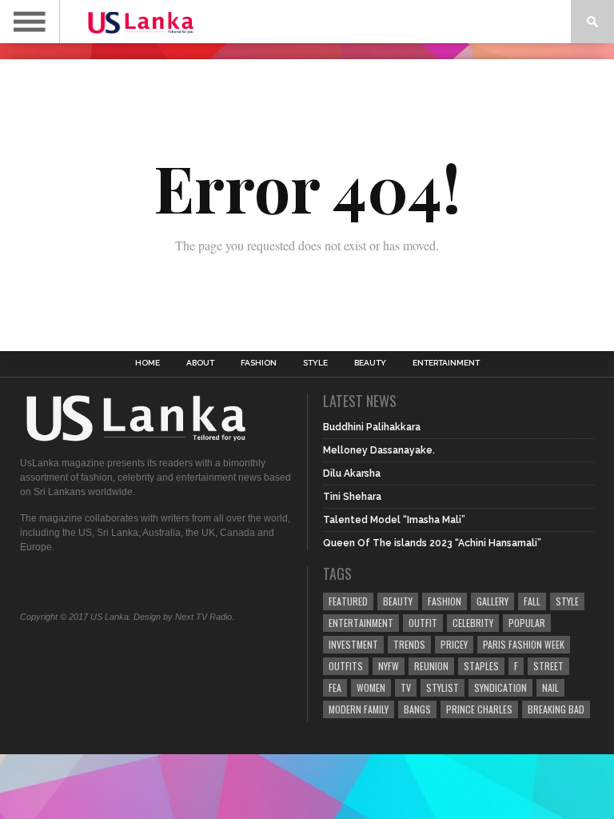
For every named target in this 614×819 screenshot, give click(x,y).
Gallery (492, 601)
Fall (532, 601)
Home (147, 363)
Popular (526, 622)
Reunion (431, 666)
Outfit (423, 622)
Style (315, 363)
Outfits (346, 666)
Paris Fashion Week (523, 644)
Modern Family (359, 709)
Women (371, 687)
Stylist (442, 687)
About (200, 363)
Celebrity (473, 622)
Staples (481, 666)
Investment (353, 644)
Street (548, 666)
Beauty (370, 363)
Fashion (259, 363)
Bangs (417, 709)
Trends (409, 644)
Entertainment (446, 363)
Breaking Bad (556, 709)
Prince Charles (479, 709)
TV (406, 687)
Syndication (500, 687)
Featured (348, 601)
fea (335, 687)
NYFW (388, 666)
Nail (550, 687)
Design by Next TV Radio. (184, 616)
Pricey (454, 644)
